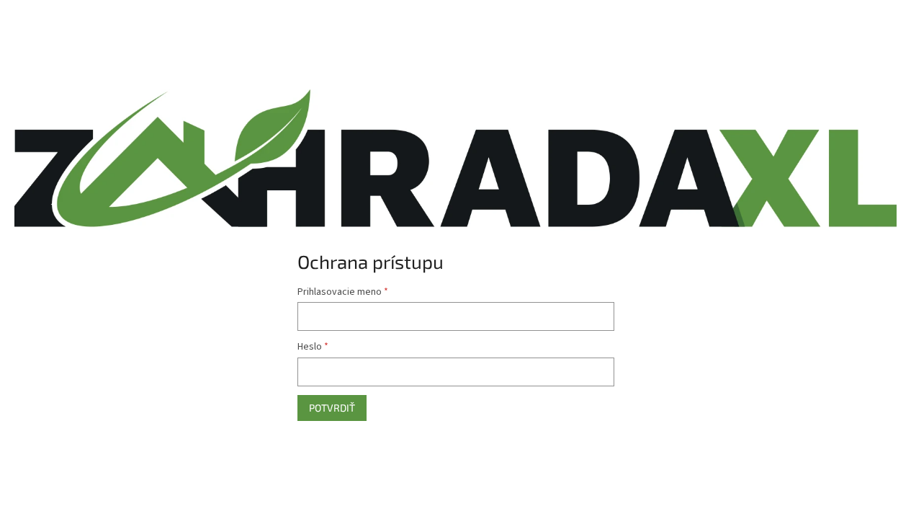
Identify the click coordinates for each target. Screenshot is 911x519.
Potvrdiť (332, 408)
